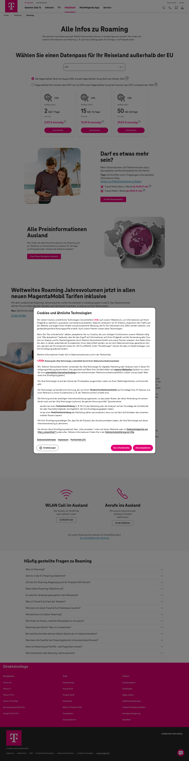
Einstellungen (49, 447)
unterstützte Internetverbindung (60, 372)
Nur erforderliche (121, 447)
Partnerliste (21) (78, 439)
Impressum (63, 439)
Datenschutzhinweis (46, 439)
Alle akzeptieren (143, 447)
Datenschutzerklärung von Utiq (119, 432)
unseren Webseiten (123, 369)
